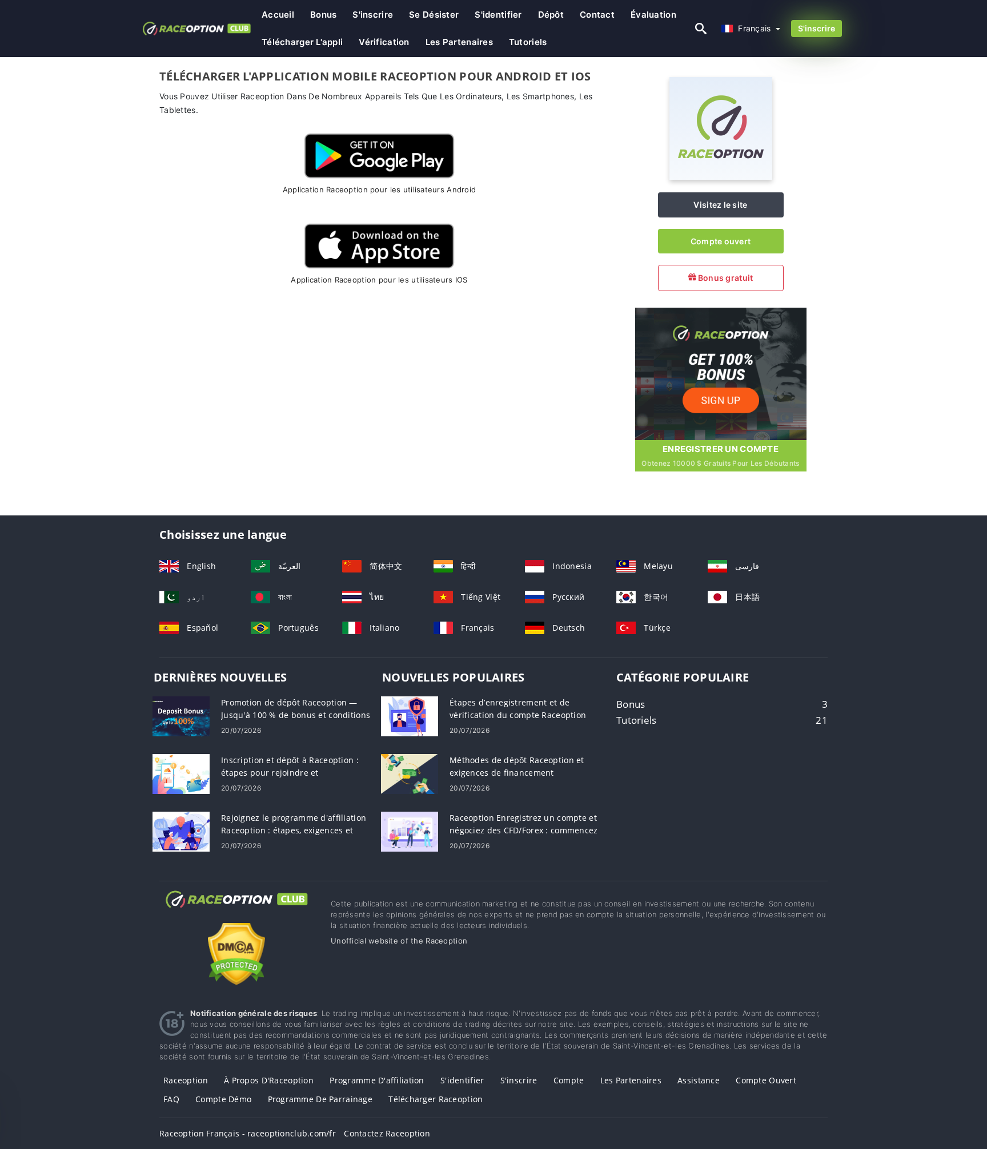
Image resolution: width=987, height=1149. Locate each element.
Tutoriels (528, 42)
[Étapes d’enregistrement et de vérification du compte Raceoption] (409, 714)
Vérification (384, 42)
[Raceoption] (720, 177)
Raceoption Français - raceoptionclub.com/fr (247, 1133)
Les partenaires (459, 42)
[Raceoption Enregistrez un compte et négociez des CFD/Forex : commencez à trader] (409, 830)
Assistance (698, 1080)
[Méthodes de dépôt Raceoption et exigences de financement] (409, 772)
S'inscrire (372, 14)
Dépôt (551, 14)
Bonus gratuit (724, 278)
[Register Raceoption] (721, 373)
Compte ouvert (721, 241)
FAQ (171, 1099)
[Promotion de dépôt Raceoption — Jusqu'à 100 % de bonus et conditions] (181, 714)
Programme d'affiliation (377, 1080)
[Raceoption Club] (236, 909)
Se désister (434, 14)
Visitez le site (720, 204)
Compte (568, 1080)
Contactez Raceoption (387, 1133)
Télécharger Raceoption (435, 1099)
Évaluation (653, 14)
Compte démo (223, 1099)
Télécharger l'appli (302, 42)
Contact (597, 14)
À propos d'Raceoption (269, 1080)
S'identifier (498, 14)
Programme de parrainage (320, 1099)
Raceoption (185, 1080)
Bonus (323, 14)
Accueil (278, 14)
